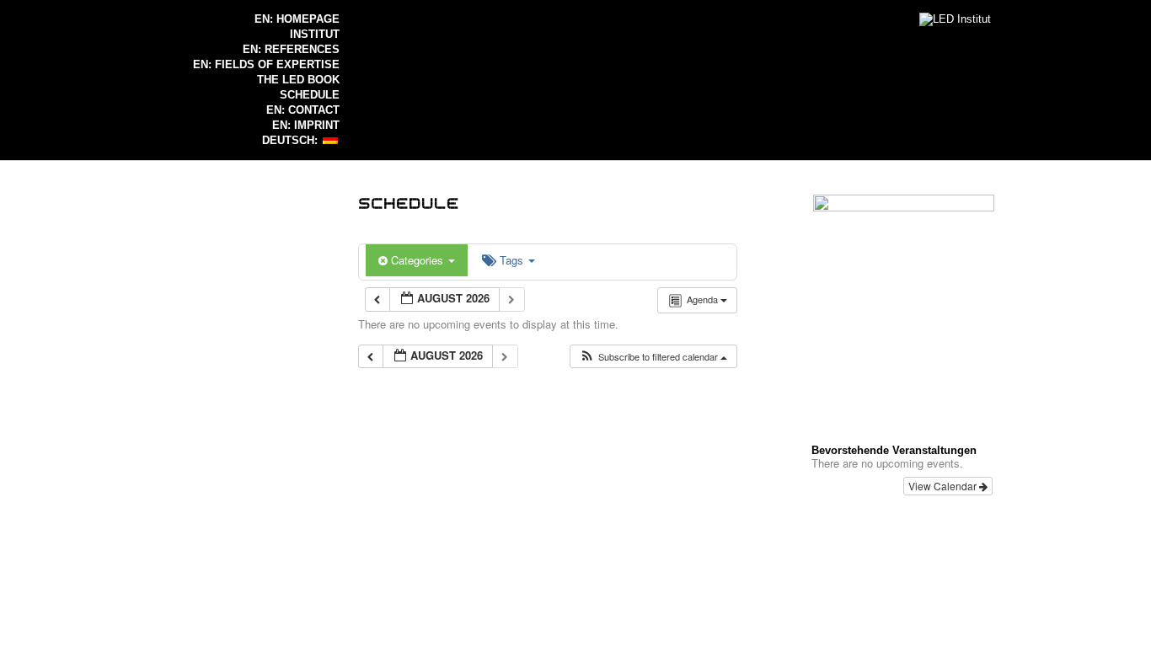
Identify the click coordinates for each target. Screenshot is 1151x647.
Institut (315, 34)
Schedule (310, 94)
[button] (653, 356)
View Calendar (943, 486)
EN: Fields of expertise (266, 64)
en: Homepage (297, 19)
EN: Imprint (306, 125)
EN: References (291, 49)
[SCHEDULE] (408, 202)
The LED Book (298, 79)
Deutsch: (291, 140)
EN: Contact (303, 110)
